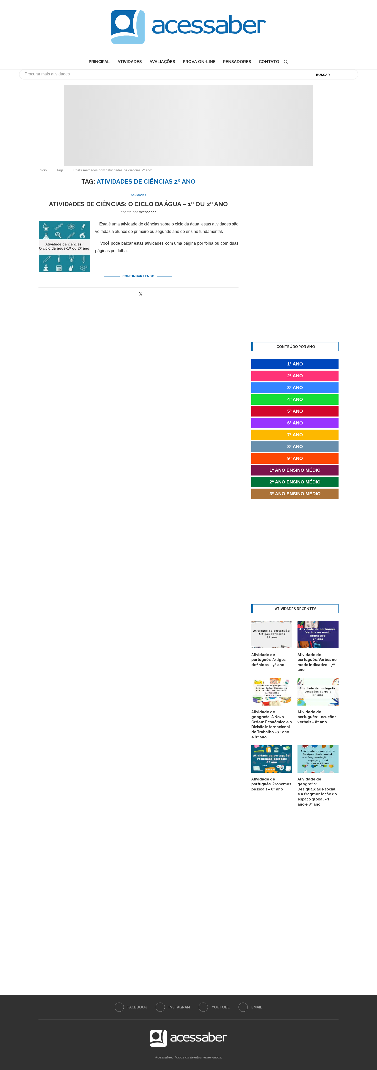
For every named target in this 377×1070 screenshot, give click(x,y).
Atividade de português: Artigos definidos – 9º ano (268, 660)
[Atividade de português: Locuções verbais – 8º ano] (318, 692)
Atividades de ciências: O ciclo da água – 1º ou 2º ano (138, 204)
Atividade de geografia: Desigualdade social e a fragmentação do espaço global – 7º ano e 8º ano (317, 791)
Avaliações (162, 61)
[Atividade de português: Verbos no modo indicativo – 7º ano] (318, 634)
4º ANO (295, 399)
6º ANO (295, 422)
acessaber (147, 212)
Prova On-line (199, 61)
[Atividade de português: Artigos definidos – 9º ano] (271, 634)
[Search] (285, 61)
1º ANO (295, 363)
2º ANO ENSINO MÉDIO (295, 481)
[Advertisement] (333, 1019)
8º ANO (295, 446)
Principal (99, 61)
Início (42, 170)
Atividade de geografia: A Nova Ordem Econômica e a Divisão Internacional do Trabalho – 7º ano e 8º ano (271, 724)
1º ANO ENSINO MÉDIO (295, 470)
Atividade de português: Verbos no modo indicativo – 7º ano (316, 662)
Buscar (323, 75)
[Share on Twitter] (141, 294)
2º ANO (295, 375)
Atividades (129, 61)
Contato (269, 61)
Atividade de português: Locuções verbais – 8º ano (316, 717)
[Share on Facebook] (135, 294)
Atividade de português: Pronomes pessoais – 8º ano (271, 784)
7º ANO (295, 434)
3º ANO (295, 387)
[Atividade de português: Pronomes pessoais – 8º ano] (271, 759)
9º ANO (295, 458)
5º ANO (295, 411)
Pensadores (237, 61)
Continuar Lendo (138, 276)
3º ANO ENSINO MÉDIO (295, 493)
